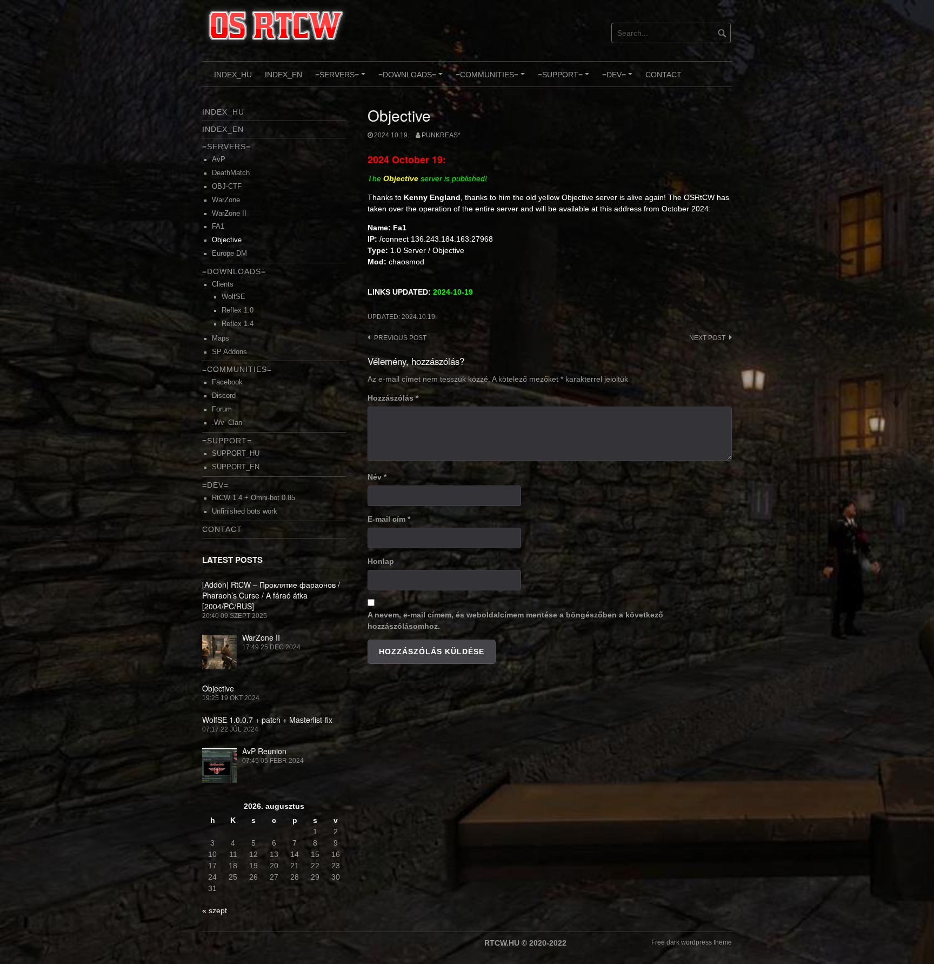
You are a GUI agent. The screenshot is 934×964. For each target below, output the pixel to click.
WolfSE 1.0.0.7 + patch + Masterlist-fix (267, 719)
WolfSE (233, 297)
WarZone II (229, 213)
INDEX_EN (283, 74)
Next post (707, 338)
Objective (227, 240)
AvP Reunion (264, 751)
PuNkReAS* (441, 135)
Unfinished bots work (244, 511)
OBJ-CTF (227, 186)
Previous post (400, 338)
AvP (218, 159)
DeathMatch (231, 173)
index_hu (233, 74)
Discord (224, 396)
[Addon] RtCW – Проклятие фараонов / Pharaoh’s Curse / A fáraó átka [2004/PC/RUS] (271, 595)
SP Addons (229, 352)
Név (377, 477)
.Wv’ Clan (227, 423)
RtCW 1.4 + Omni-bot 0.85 (253, 498)
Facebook (227, 382)
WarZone (226, 200)
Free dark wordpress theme (691, 942)
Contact (663, 74)
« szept (214, 910)
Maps (220, 338)
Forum (222, 409)
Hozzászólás (393, 398)
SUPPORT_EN (235, 467)
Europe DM (229, 253)
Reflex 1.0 (237, 310)
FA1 (218, 226)
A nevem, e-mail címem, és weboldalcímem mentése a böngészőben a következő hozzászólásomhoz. (515, 620)
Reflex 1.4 (237, 324)
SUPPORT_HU (235, 453)
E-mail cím (389, 519)
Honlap (381, 561)
